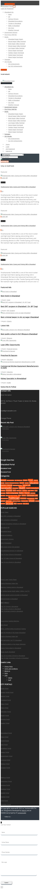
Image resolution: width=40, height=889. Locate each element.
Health (9, 383)
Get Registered (10, 4)
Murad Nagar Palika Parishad (17, 41)
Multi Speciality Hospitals (12, 495)
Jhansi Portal (4, 708)
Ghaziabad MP (5, 527)
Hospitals (9, 490)
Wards (6, 37)
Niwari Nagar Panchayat (15, 57)
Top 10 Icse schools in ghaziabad (11, 562)
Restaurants (24, 501)
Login (2, 4)
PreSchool (23, 498)
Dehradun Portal (6, 712)
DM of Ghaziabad (6, 543)
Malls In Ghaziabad (14, 26)
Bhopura (9, 338)
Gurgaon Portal (5, 768)
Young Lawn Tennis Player (9, 579)
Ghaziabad (15, 488)
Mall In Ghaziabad (12, 493)
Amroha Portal (5, 719)
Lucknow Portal (5, 760)
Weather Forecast (13, 30)
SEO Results (8, 62)
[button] (14, 12)
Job (9, 17)
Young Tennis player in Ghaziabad (11, 648)
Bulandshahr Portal (6, 756)
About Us (7, 671)
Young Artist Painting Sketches (10, 621)
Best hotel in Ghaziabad (10, 296)
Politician (14, 498)
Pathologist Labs (32, 495)
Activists (3, 480)
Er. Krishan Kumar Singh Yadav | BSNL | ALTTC (15, 591)
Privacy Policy (8, 666)
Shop (15, 503)
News (10, 14)
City (2, 191)
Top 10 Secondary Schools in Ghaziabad (13, 656)
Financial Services (12, 349)
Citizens (9, 321)
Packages (7, 59)
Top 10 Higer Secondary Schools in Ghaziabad (14, 658)
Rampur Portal (5, 764)
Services (9, 503)
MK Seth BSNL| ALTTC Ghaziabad (11, 640)
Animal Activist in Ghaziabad (9, 599)
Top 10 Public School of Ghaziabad (11, 558)
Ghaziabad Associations (15, 21)
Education (10, 359)
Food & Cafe (26, 485)
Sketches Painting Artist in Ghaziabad (12, 587)
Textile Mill (4, 178)
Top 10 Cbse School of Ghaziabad (11, 554)
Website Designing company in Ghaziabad (13, 524)
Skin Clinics (26, 503)
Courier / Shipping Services (12, 483)
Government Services (10, 32)
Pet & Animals (4, 498)
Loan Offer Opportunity (10, 345)
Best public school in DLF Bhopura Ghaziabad (19, 334)
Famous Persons (13, 19)
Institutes (24, 490)
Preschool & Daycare (9, 355)
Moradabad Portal (6, 733)
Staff (9, 680)
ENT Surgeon (11, 310)
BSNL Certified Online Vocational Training (13, 629)
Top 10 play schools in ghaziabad (11, 609)
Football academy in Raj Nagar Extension (13, 644)
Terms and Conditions (11, 669)
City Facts (11, 28)
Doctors (21, 483)
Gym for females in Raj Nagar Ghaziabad (13, 632)
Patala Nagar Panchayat (15, 55)
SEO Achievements (14, 64)
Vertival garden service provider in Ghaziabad (14, 595)
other (19, 495)
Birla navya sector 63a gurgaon (10, 547)
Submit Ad (4, 70)
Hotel (8, 300)
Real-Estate (8, 501)
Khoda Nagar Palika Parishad (17, 46)
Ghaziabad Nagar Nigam (15, 39)
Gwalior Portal (5, 723)
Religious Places (16, 501)
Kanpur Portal (5, 752)
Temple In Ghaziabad (14, 23)
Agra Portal (4, 744)
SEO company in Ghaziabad (9, 520)
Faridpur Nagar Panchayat (16, 53)
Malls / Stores (24, 493)
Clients (10, 678)
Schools (31, 501)
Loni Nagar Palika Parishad (16, 48)
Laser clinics (31, 490)
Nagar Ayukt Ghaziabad (8, 652)
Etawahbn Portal (6, 804)
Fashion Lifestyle (6, 485)
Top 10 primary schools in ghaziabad (12, 611)
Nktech (24, 810)
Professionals (30, 498)
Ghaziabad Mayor (6, 531)
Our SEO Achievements (15, 66)
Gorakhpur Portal (6, 748)
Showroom (20, 503)
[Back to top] (1, 822)
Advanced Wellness (6, 535)
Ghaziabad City (9, 12)
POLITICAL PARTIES (10, 35)
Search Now (4, 161)
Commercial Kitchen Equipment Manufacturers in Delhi (20, 367)
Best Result (4, 625)
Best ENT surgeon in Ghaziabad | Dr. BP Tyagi (19, 306)
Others (23, 495)
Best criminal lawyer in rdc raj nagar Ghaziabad (20, 317)
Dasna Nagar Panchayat (15, 50)
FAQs (6, 673)
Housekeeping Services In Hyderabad (12, 551)
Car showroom (18, 480)
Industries (10, 372)
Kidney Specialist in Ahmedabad (13, 378)
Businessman (10, 480)
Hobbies (3, 490)
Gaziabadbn (6, 487)
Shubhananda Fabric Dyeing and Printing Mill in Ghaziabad (18, 187)
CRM (5, 675)
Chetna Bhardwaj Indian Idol (9, 583)
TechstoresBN (21, 813)
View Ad (3, 182)
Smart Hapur (4, 512)
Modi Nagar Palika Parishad (16, 44)
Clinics (30, 480)
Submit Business (7, 83)
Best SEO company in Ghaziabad (10, 516)
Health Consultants (32, 488)
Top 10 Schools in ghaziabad (9, 606)
